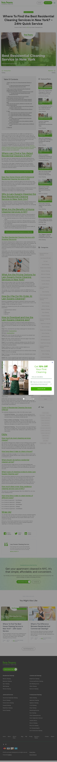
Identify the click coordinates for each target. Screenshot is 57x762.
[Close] (52, 362)
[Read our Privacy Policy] (51, 384)
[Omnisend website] (28, 398)
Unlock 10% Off (41, 388)
